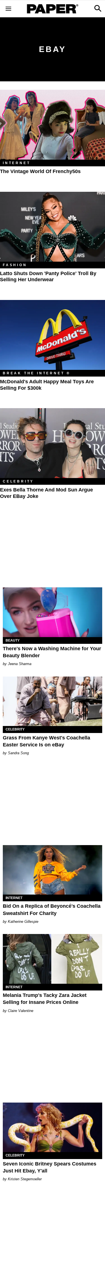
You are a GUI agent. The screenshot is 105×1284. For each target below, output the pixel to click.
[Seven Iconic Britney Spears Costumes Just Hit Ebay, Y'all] (52, 1127)
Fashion (15, 265)
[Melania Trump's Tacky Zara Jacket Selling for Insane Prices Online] (52, 959)
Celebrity (18, 481)
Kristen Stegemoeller (25, 1179)
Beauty (13, 640)
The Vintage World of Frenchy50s (40, 171)
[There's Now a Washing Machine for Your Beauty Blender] (52, 612)
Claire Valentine (20, 1011)
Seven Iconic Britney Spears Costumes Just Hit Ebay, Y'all (49, 1167)
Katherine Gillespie (23, 921)
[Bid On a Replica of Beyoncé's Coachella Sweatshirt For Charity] (52, 870)
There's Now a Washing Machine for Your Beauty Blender (52, 652)
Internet (16, 163)
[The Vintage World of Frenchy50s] (52, 125)
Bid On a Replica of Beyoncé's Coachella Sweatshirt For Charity (52, 909)
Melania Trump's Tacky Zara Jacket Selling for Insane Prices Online (45, 998)
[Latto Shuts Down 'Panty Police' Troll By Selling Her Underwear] (52, 227)
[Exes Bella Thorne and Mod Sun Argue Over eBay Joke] (52, 443)
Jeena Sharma (19, 664)
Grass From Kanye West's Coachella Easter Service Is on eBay (46, 741)
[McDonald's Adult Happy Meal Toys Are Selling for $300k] (52, 335)
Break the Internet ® (37, 373)
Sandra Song (18, 753)
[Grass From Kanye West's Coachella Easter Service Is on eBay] (52, 701)
